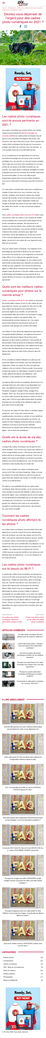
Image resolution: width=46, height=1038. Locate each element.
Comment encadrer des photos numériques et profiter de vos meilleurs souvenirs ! (30, 655)
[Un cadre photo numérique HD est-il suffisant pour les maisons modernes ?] (8, 637)
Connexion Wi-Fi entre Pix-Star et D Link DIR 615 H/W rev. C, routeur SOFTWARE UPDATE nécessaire (22, 849)
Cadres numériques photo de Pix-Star (15, 300)
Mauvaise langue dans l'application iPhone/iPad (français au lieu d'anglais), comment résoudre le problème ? (23, 818)
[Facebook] (20, 26)
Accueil (4, 8)
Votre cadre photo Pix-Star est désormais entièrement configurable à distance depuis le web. (23, 758)
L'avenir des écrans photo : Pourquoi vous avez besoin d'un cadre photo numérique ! (30, 645)
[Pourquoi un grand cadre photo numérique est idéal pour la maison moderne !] (8, 674)
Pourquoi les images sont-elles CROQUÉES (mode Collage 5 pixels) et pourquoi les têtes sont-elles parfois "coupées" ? (23, 880)
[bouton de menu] (4, 3)
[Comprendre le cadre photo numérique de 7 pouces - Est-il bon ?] (8, 684)
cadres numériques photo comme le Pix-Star (21, 215)
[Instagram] (25, 26)
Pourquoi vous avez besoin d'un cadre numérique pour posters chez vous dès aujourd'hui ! (30, 664)
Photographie (12, 8)
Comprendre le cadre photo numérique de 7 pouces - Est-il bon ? (30, 682)
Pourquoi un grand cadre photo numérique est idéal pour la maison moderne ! (30, 674)
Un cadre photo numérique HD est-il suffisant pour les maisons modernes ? (30, 635)
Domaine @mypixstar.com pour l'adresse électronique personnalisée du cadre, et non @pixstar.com (23, 728)
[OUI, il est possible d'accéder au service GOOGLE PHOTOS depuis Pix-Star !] (23, 774)
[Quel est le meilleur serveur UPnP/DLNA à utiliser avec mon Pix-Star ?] (23, 930)
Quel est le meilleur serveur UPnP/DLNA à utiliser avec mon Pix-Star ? (23, 944)
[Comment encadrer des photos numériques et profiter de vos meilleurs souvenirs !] (8, 655)
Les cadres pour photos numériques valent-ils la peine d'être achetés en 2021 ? (12, 620)
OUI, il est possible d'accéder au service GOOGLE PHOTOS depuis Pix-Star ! (23, 788)
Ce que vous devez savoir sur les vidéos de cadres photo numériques (35, 619)
